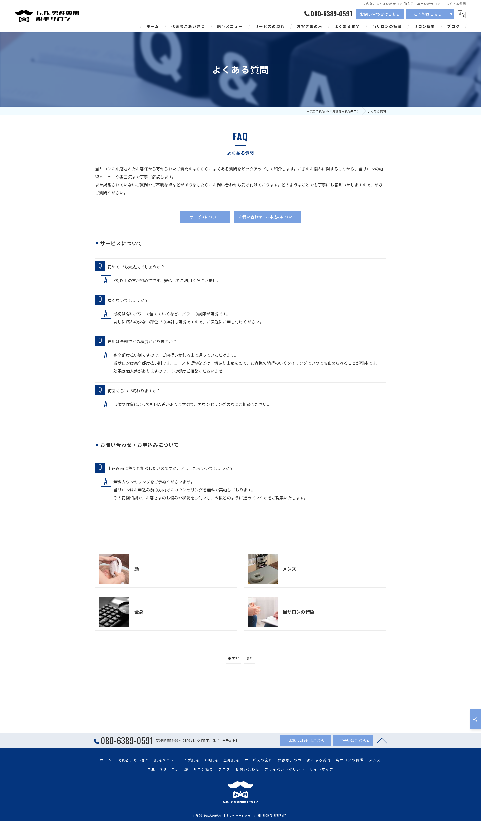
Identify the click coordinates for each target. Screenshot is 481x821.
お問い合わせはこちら (380, 14)
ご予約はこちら (428, 14)
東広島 (233, 658)
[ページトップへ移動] (382, 740)
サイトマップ (322, 769)
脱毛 (249, 658)
